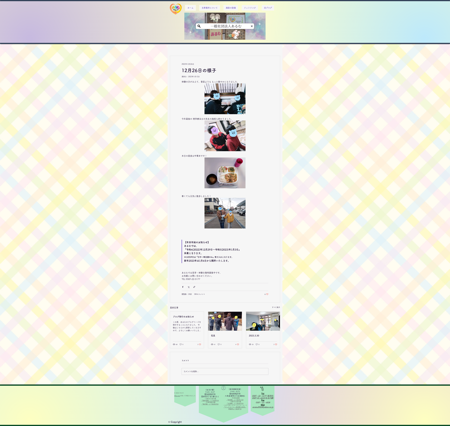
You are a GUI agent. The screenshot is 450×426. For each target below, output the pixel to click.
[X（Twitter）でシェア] (188, 287)
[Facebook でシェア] (183, 287)
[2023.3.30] (263, 321)
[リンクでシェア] (194, 287)
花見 (213, 336)
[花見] (225, 321)
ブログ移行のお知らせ (183, 317)
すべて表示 (276, 307)
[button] (209, 8)
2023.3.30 (254, 336)
